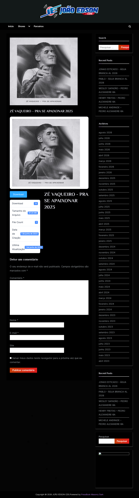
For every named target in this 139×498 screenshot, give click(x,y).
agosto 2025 (105, 201)
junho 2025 (104, 212)
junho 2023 (104, 349)
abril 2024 (104, 292)
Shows (21, 26)
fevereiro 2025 (106, 235)
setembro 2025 (107, 195)
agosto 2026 (105, 132)
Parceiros (39, 26)
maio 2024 (104, 286)
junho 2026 (104, 143)
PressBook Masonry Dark (92, 494)
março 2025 (105, 229)
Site (12, 345)
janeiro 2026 (105, 172)
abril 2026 (104, 155)
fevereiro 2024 (106, 303)
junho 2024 (104, 281)
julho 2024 (104, 275)
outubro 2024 (106, 258)
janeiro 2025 (105, 241)
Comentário (17, 278)
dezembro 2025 (107, 178)
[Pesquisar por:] (109, 47)
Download (18, 194)
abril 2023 (104, 361)
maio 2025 (104, 218)
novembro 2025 (107, 183)
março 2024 (105, 298)
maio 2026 (104, 149)
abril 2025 (104, 224)
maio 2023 (104, 355)
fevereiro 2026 (106, 166)
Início (11, 26)
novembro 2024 (107, 252)
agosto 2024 (105, 269)
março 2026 (105, 161)
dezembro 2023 (107, 315)
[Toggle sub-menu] (29, 26)
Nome (14, 320)
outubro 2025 (106, 189)
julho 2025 (104, 206)
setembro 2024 (107, 263)
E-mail (14, 333)
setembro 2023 (107, 332)
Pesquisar (104, 436)
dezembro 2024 (107, 246)
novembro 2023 (107, 321)
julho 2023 (104, 343)
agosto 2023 (105, 338)
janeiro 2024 (105, 309)
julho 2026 (104, 138)
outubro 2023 (106, 326)
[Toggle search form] (129, 26)
